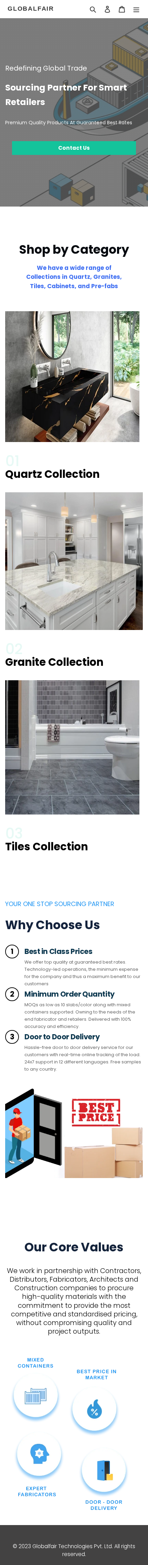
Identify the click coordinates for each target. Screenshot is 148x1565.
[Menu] (136, 9)
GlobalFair (31, 8)
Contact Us (74, 147)
